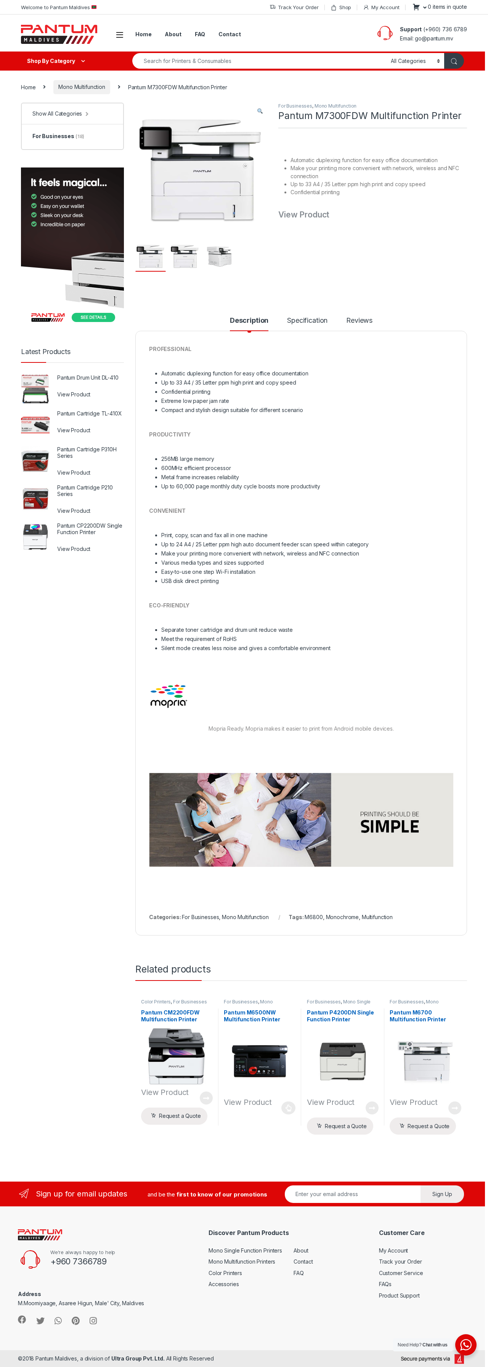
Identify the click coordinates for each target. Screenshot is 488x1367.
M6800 (314, 917)
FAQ (200, 34)
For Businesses (295, 106)
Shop (345, 7)
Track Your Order (298, 7)
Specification (307, 320)
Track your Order (400, 1261)
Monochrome (342, 917)
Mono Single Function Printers (245, 1250)
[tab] (249, 324)
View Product (203, 1098)
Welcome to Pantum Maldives (56, 7)
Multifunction (377, 917)
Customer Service (401, 1273)
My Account (385, 7)
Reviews (359, 320)
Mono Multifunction (81, 87)
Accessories (224, 1284)
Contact (229, 34)
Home (143, 34)
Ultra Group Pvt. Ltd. (138, 1358)
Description (249, 320)
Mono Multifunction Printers (242, 1261)
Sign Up (442, 1194)
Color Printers (156, 1002)
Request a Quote (180, 1116)
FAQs (385, 1284)
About (173, 34)
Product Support (399, 1295)
